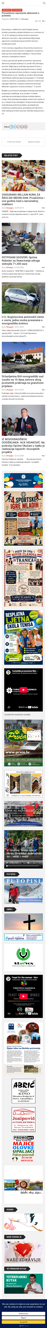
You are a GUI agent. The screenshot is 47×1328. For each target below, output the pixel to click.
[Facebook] (11, 127)
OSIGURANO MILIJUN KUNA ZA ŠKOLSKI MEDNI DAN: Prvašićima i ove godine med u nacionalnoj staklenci (23, 199)
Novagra (25, 19)
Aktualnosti (7, 10)
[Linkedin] (22, 127)
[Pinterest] (25, 127)
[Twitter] (15, 127)
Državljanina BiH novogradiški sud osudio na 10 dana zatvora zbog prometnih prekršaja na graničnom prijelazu (23, 381)
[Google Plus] (18, 127)
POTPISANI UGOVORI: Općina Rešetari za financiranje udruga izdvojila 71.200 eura (21, 260)
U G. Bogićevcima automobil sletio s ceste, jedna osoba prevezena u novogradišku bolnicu (23, 320)
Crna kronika (17, 10)
